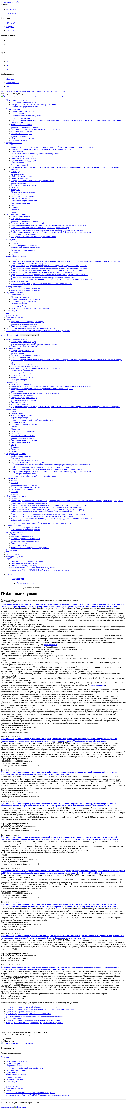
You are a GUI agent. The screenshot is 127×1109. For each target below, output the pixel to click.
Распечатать (8, 1041)
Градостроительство (25, 583)
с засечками (11, 13)
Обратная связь (7, 1057)
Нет (8, 86)
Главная (10, 574)
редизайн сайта (13, 1107)
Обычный (10, 23)
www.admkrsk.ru (50, 645)
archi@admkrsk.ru (98, 685)
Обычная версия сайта (10, 2)
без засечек (11, 9)
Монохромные (12, 83)
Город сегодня (18, 579)
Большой (10, 30)
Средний (10, 27)
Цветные (10, 79)
